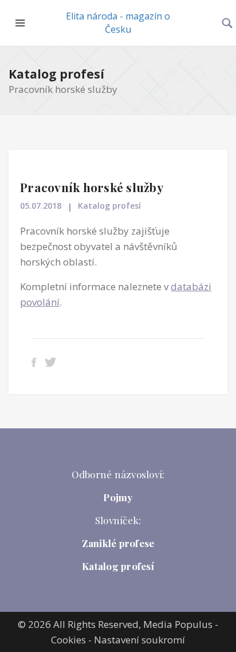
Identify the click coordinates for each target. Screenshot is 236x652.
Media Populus (178, 624)
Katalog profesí (56, 74)
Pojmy (117, 497)
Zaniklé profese (118, 543)
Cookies (68, 639)
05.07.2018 (40, 205)
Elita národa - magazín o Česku (118, 23)
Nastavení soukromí (139, 639)
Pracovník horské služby (91, 187)
